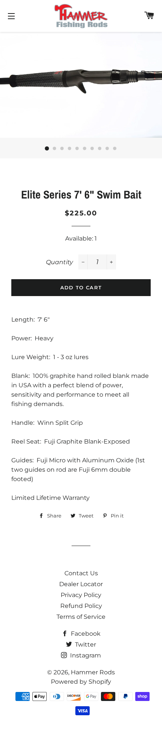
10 (115, 148)
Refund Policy (81, 605)
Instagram (85, 655)
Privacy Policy (81, 595)
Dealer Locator (81, 584)
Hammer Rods (93, 672)
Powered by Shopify (81, 681)
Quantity (59, 262)
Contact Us (81, 573)
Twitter (84, 644)
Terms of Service (81, 616)
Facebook (85, 633)
